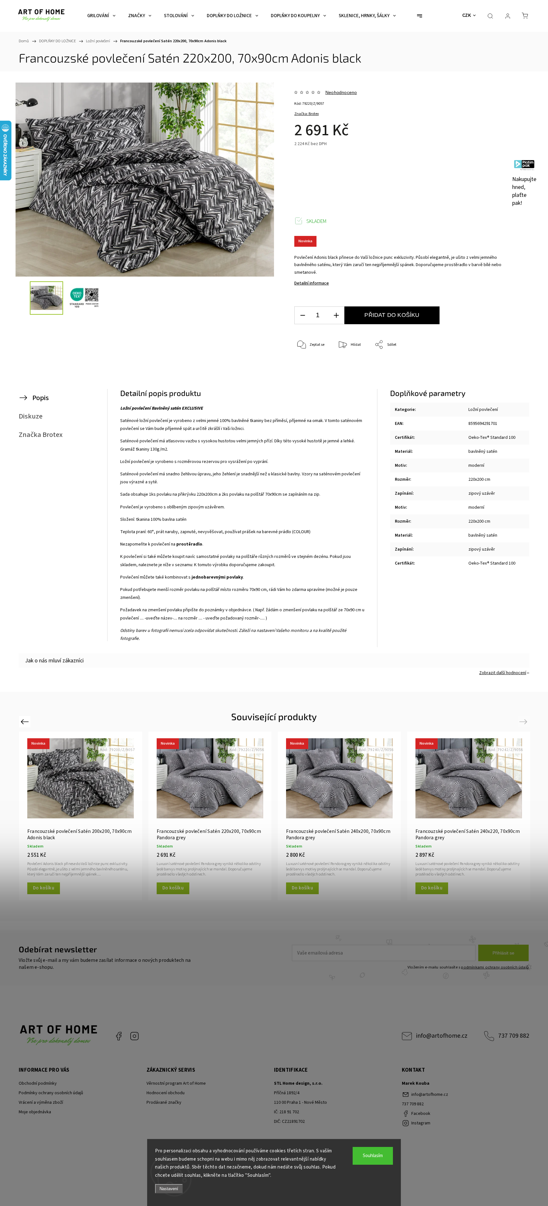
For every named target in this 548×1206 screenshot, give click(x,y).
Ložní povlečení (483, 409)
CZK (466, 15)
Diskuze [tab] (30, 416)
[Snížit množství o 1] (302, 315)
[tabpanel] (80, 816)
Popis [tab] (40, 398)
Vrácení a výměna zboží (41, 1102)
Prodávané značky (164, 1102)
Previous (25, 721)
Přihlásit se (503, 952)
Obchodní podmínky (38, 1083)
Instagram (134, 1036)
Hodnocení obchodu (166, 1093)
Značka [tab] (40, 435)
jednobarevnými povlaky (217, 577)
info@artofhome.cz (441, 1035)
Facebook (118, 1036)
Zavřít (499, 366)
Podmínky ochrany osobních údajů (51, 1093)
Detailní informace (311, 283)
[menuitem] (101, 16)
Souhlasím (373, 1155)
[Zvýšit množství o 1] (336, 315)
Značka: (306, 114)
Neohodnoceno (341, 92)
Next (524, 721)
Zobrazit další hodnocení (502, 673)
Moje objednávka (35, 1112)
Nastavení (169, 1188)
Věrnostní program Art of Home (176, 1083)
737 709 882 (513, 1035)
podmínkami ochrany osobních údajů (495, 967)
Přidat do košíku (391, 315)
